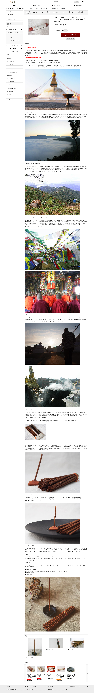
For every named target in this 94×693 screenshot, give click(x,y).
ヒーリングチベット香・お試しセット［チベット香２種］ (37, 421)
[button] (25, 673)
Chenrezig (33, 52)
